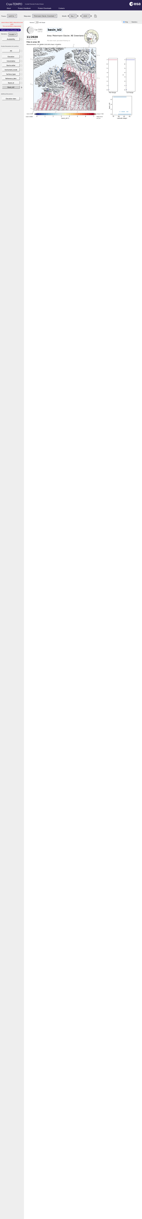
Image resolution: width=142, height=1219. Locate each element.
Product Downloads (44, 8)
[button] (21, 39)
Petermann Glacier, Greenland (44, 16)
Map (126, 22)
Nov (72, 16)
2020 (85, 16)
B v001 (12, 34)
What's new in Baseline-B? (10, 30)
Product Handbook (24, 8)
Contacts (62, 8)
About (9, 8)
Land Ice (11, 16)
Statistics (134, 22)
